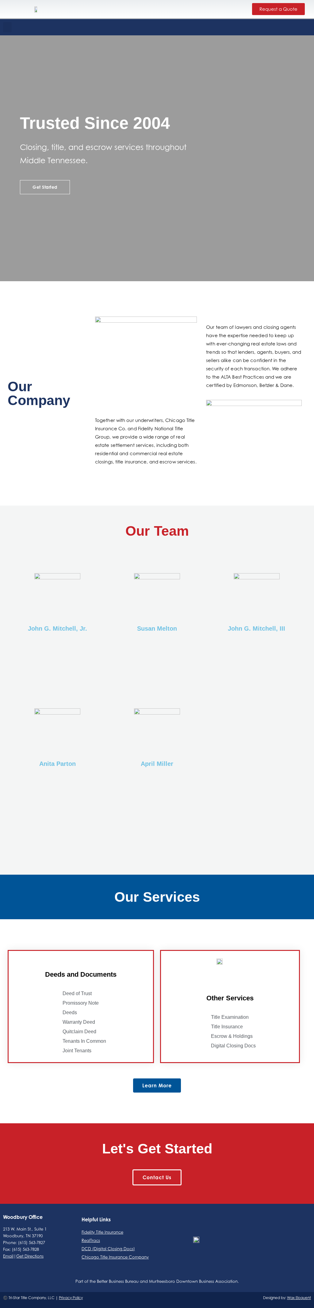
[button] (7, 27)
